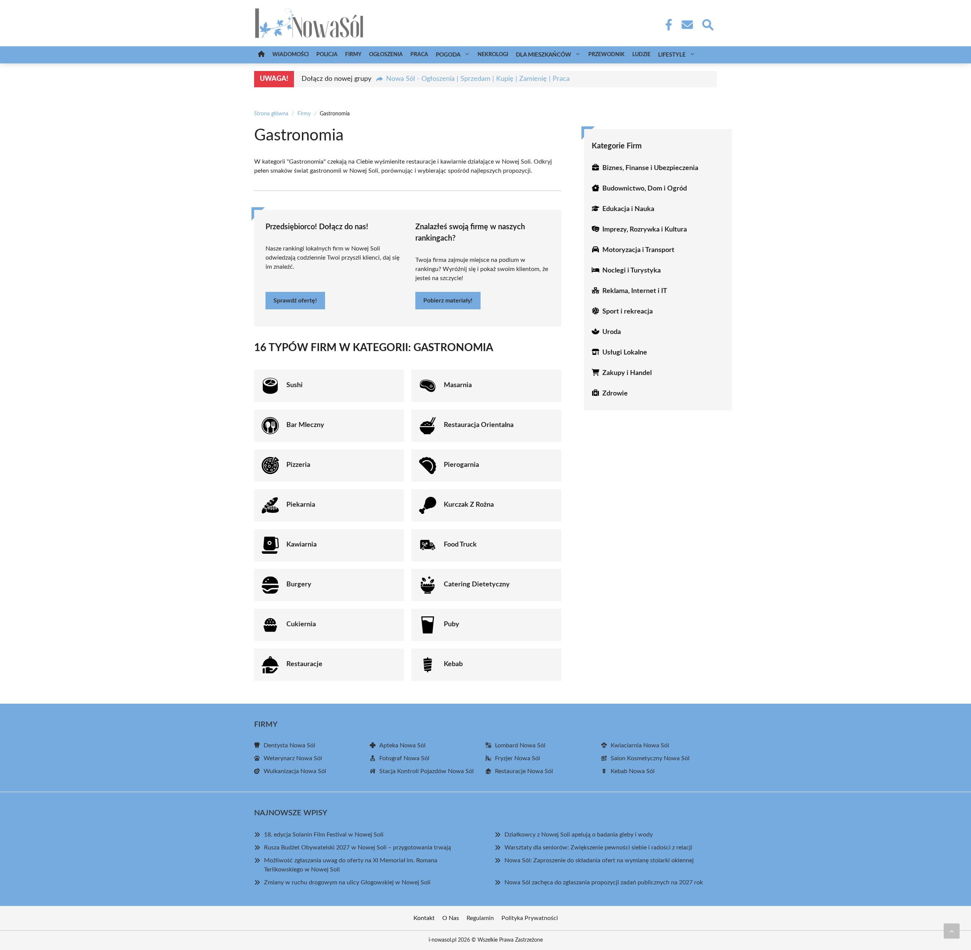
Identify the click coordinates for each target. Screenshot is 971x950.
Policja (327, 54)
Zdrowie (615, 393)
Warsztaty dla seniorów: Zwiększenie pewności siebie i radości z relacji (598, 847)
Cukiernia (301, 624)
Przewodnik (606, 54)
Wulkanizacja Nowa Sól (295, 771)
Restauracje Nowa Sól (524, 771)
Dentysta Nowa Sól (289, 745)
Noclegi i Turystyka (631, 270)
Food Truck (460, 544)
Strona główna (271, 114)
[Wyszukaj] (707, 23)
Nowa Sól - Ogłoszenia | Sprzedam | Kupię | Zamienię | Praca (478, 79)
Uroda (611, 332)
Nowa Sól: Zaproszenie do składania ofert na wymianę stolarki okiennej (599, 860)
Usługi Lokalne (624, 352)
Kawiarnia (301, 544)
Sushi (294, 385)
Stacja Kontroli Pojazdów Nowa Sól (426, 771)
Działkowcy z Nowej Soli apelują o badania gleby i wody (578, 835)
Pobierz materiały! (448, 301)
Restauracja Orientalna (479, 425)
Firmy (353, 54)
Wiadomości (290, 54)
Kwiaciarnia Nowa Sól (640, 745)
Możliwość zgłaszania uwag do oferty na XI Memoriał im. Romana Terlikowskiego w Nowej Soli (350, 865)
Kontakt (424, 918)
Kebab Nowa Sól (633, 771)
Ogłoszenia (386, 54)
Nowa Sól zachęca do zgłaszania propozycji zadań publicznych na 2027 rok (603, 882)
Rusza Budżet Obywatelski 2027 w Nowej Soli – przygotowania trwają (357, 847)
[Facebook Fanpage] (666, 24)
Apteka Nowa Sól (402, 745)
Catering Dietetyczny (477, 584)
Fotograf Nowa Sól (404, 758)
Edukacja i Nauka (628, 209)
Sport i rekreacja (627, 311)
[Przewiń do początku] (952, 931)
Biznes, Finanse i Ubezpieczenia (650, 168)
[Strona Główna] (261, 54)
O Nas (450, 918)
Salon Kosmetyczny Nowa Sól (650, 758)
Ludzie (641, 54)
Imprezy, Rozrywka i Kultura (644, 229)
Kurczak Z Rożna (469, 504)
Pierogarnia (461, 465)
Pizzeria (298, 465)
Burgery (298, 584)
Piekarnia (300, 504)
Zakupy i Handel (627, 373)
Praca (419, 54)
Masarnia (458, 385)
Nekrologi (493, 54)
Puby (451, 624)
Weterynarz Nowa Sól (293, 758)
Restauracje (304, 664)
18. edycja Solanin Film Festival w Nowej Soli (323, 835)
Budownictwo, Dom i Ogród (644, 188)
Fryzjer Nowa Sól (517, 758)
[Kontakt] (686, 24)
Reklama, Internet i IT (634, 291)
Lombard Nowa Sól (520, 745)
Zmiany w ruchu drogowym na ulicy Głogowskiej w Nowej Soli (347, 882)
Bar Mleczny (305, 425)
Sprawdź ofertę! (295, 301)
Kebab (453, 664)
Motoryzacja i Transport (638, 250)
